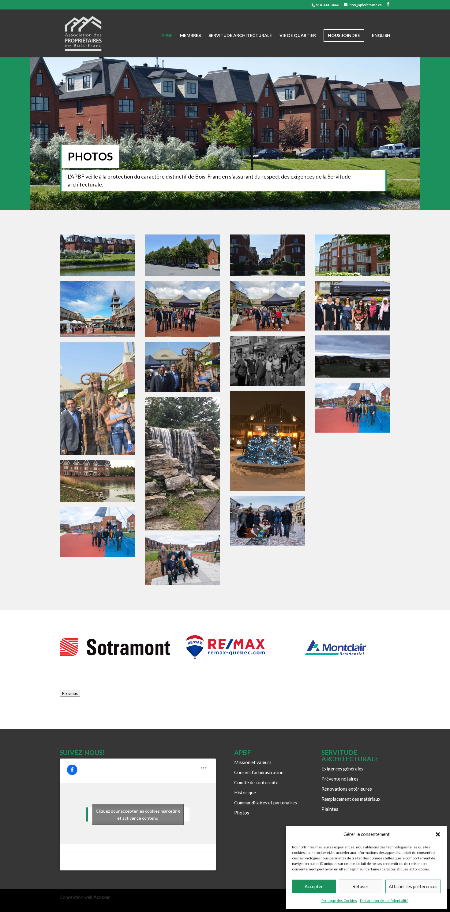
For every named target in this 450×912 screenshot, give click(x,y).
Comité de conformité (256, 782)
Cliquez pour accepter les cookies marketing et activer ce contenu (138, 814)
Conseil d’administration (258, 772)
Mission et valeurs (253, 762)
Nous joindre (344, 35)
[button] (438, 834)
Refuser (360, 886)
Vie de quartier (297, 35)
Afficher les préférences (413, 886)
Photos (241, 812)
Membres (190, 35)
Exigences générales (342, 768)
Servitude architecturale (240, 35)
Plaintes (329, 809)
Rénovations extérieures (346, 789)
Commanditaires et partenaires (265, 802)
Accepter (314, 886)
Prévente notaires (339, 778)
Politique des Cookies (339, 900)
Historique (245, 792)
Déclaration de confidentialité (384, 900)
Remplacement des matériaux (351, 799)
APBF (166, 35)
